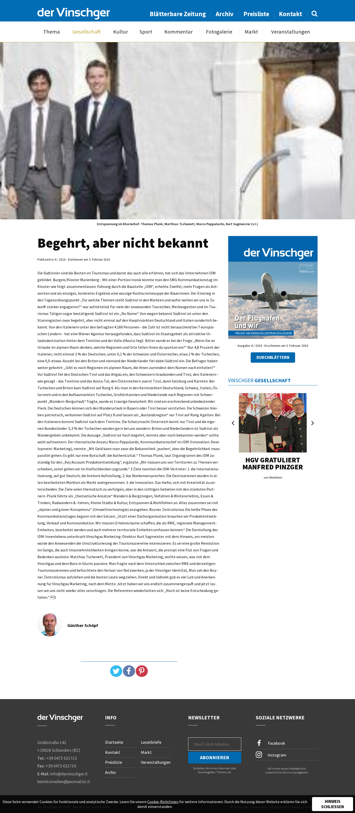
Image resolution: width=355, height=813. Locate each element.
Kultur (120, 31)
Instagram (276, 754)
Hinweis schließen (332, 804)
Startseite (114, 742)
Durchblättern (272, 357)
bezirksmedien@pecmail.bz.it (63, 781)
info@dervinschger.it (69, 774)
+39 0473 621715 (61, 758)
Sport (145, 31)
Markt (251, 31)
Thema (51, 31)
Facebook (276, 743)
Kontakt (290, 14)
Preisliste (256, 14)
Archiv (225, 14)
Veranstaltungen (290, 31)
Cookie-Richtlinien (162, 801)
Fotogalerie (219, 31)
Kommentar (178, 31)
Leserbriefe (151, 742)
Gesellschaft (86, 31)
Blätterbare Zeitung (178, 14)
